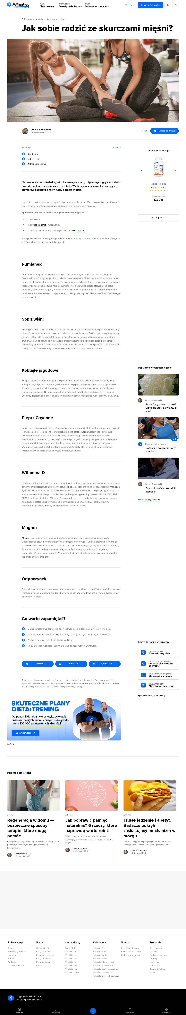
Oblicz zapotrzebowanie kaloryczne (161, 663)
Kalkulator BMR (99, 951)
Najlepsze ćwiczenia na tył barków (160, 449)
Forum (152, 972)
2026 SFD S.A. (34, 996)
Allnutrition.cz (71, 955)
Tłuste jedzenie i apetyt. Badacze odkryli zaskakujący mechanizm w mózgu (150, 828)
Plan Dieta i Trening (130, 948)
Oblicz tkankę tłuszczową (161, 685)
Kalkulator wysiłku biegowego (106, 976)
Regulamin (12, 955)
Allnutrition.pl (70, 951)
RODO (11, 958)
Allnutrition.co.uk (72, 972)
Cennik (39, 965)
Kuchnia (153, 951)
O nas (10, 948)
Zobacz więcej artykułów (149, 499)
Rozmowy (129, 1013)
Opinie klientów (43, 948)
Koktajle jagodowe (37, 164)
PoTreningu (27, 19)
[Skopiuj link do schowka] (145, 131)
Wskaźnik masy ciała (159, 652)
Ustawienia (166, 1013)
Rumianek (33, 154)
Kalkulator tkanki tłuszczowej (105, 969)
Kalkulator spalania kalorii (104, 965)
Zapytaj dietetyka (157, 969)
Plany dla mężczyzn (45, 955)
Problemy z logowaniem (132, 955)
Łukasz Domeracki (23, 853)
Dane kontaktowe (16, 965)
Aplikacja (12, 962)
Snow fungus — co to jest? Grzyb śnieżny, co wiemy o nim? (160, 408)
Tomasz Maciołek (41, 129)
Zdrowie (11, 815)
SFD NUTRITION (158, 184)
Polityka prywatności (17, 951)
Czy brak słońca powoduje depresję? (160, 490)
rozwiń (115, 147)
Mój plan (56, 1013)
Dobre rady (155, 965)
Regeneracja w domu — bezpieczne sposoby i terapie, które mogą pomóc (30, 828)
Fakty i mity (155, 962)
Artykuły (39, 19)
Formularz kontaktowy (131, 951)
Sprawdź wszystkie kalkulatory (151, 695)
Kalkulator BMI (99, 948)
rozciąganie (40, 224)
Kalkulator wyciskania (102, 972)
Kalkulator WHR (100, 955)
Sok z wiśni (33, 159)
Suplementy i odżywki (56, 19)
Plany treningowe (44, 962)
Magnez (26, 538)
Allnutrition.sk (70, 958)
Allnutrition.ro (70, 962)
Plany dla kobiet (43, 951)
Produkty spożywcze (159, 955)
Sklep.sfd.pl (70, 948)
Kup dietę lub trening (150, 5)
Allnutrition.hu (71, 965)
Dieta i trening (47, 5)
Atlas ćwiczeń (156, 948)
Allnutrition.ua (71, 969)
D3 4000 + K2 (158, 187)
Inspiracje (154, 958)
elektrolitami (78, 230)
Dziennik (19, 1013)
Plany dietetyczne (44, 958)
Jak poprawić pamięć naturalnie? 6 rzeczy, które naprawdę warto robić (91, 825)
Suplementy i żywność (96, 5)
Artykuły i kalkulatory (69, 5)
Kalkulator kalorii (100, 958)
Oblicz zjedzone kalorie (160, 675)
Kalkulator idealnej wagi (103, 962)
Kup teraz (160, 217)
